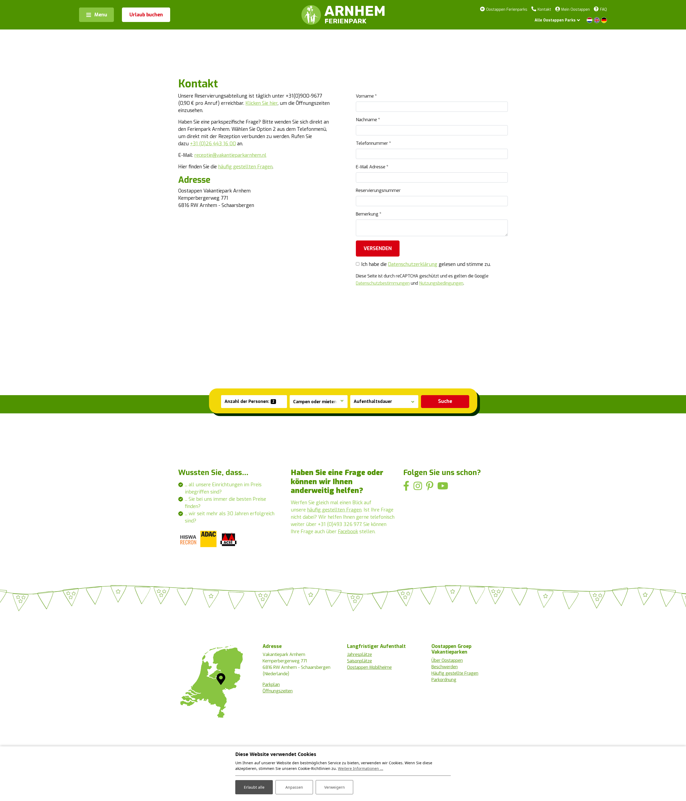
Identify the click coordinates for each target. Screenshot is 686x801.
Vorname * (366, 96)
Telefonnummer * (373, 143)
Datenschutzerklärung (412, 264)
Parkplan (271, 684)
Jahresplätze (359, 654)
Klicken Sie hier (261, 103)
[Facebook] (406, 486)
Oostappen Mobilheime (369, 667)
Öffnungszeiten (278, 691)
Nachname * (368, 120)
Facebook (348, 531)
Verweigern (334, 787)
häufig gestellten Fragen (245, 167)
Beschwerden (444, 667)
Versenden (378, 248)
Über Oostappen (447, 660)
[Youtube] (442, 486)
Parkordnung (443, 680)
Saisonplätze (359, 661)
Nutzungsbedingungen (441, 283)
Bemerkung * (368, 214)
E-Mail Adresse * (372, 167)
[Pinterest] (429, 486)
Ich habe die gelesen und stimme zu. (426, 264)
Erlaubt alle (254, 787)
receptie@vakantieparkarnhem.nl (230, 155)
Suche (445, 401)
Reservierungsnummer (378, 190)
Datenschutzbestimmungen (383, 283)
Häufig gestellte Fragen (454, 673)
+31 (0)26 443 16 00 (213, 143)
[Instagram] (417, 486)
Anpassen (294, 787)
